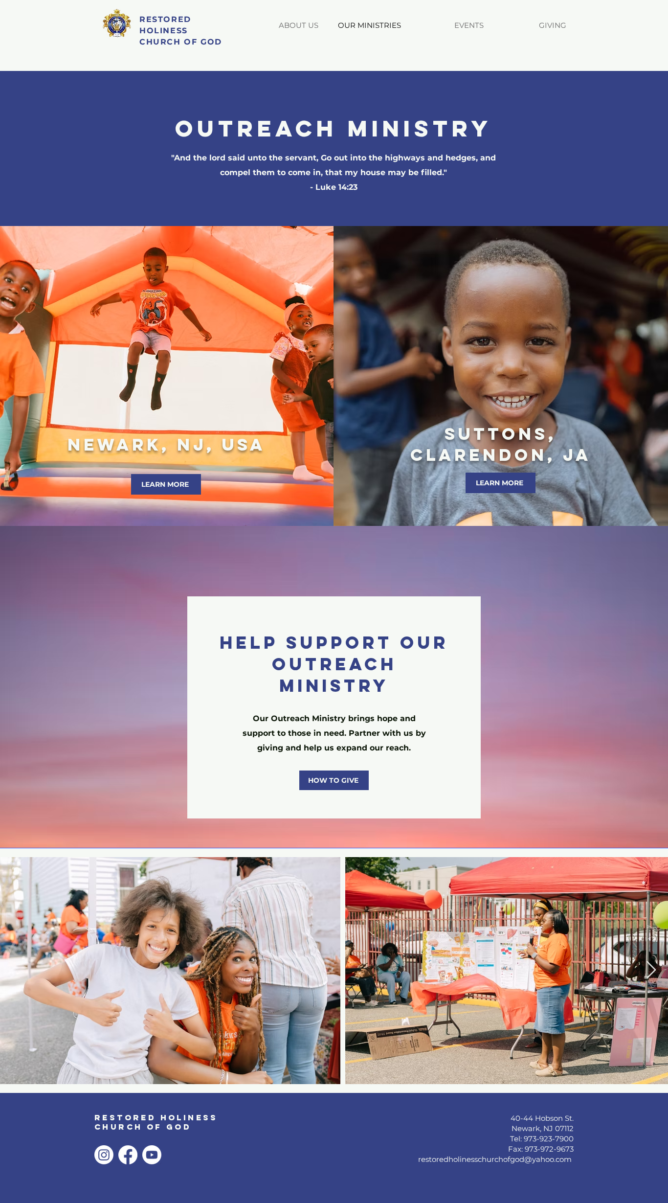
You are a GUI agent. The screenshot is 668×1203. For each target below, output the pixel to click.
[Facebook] (127, 1154)
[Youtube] (151, 1154)
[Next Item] (651, 970)
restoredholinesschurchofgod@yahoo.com (495, 1159)
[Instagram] (103, 1154)
